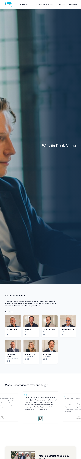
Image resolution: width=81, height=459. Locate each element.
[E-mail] (7, 361)
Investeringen (73, 4)
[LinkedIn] (7, 335)
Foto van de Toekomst (25, 4)
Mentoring (62, 4)
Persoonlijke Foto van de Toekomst (45, 4)
